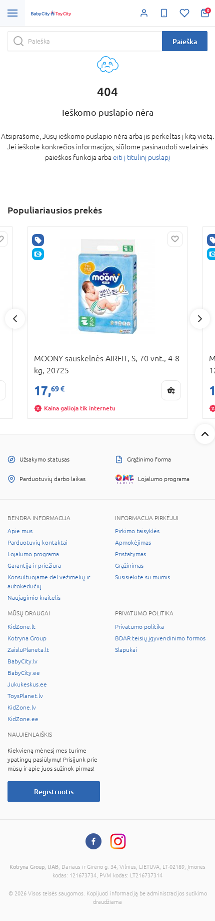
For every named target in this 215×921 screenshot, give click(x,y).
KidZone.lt (22, 626)
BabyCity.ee (24, 672)
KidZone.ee (23, 719)
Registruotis (54, 791)
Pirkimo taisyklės (137, 531)
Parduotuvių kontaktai (38, 542)
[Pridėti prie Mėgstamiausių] (175, 239)
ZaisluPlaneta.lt (28, 649)
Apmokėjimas (133, 542)
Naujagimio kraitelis (34, 597)
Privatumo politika (139, 626)
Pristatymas (130, 554)
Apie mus (20, 531)
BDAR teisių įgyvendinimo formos (160, 638)
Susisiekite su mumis (142, 577)
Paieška (184, 41)
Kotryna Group (27, 638)
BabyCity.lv (23, 661)
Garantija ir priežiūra (34, 565)
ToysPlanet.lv (25, 696)
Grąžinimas (129, 565)
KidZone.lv (22, 707)
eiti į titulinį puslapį (141, 157)
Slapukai (126, 649)
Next (200, 319)
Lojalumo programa (33, 554)
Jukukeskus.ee (27, 684)
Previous (15, 319)
